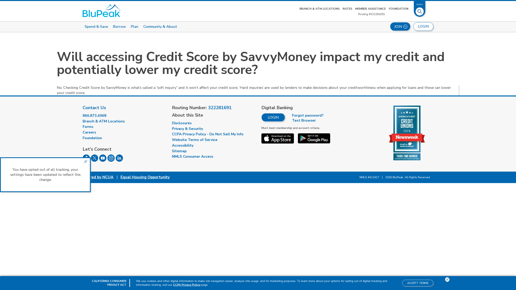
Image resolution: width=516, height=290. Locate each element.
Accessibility (183, 145)
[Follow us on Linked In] (119, 160)
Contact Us (94, 108)
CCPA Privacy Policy (186, 285)
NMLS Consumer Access (192, 156)
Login (273, 117)
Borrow (119, 26)
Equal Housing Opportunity (145, 177)
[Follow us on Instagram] (111, 160)
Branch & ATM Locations (320, 9)
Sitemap (179, 151)
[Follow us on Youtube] (102, 160)
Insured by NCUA (98, 177)
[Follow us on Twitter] (94, 160)
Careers (89, 132)
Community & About (160, 26)
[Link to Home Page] (102, 10)
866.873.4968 (94, 115)
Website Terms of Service (194, 139)
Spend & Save (96, 26)
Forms (88, 126)
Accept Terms (418, 283)
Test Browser (304, 120)
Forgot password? (308, 115)
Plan (134, 26)
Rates (347, 9)
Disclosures (182, 123)
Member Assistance (370, 9)
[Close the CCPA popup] (85, 161)
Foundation (398, 9)
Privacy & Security (187, 128)
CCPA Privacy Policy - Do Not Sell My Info (207, 134)
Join (398, 26)
